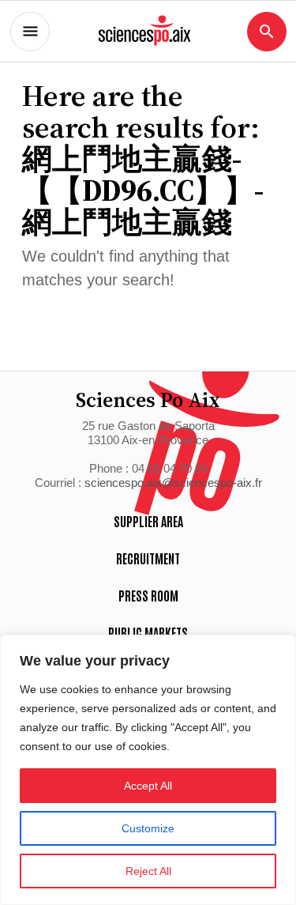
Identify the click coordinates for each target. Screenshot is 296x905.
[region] (148, 770)
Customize (148, 828)
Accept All (148, 785)
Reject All (148, 871)
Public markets (148, 632)
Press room (148, 595)
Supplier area (148, 521)
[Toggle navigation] (30, 31)
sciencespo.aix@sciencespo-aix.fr (173, 482)
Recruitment (148, 558)
